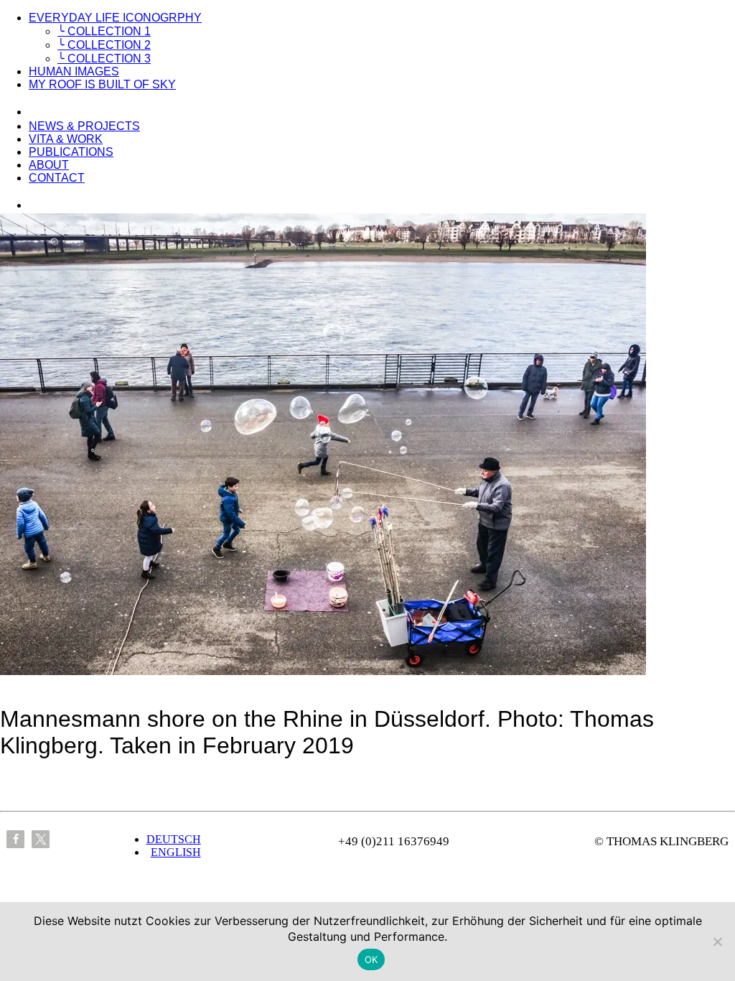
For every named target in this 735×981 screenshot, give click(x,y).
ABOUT (49, 165)
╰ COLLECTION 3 (104, 58)
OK (371, 959)
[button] (15, 839)
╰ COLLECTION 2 (104, 45)
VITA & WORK (66, 139)
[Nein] (717, 941)
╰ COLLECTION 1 (104, 31)
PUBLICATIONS (71, 152)
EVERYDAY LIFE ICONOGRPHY (115, 17)
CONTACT (57, 178)
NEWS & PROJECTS (84, 126)
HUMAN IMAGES (74, 71)
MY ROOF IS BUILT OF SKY (102, 84)
